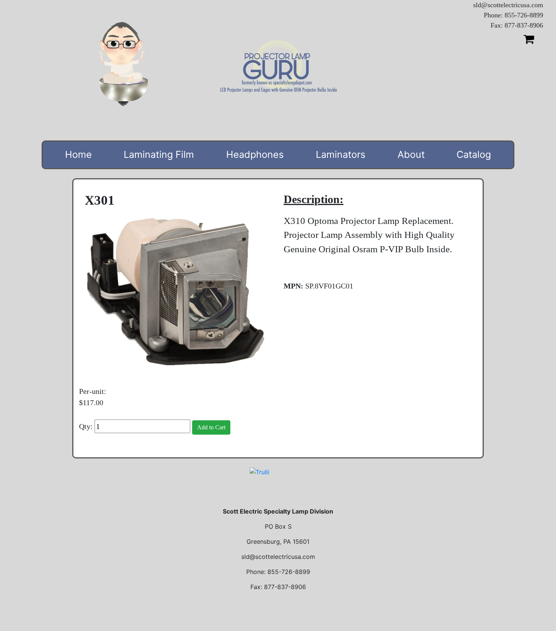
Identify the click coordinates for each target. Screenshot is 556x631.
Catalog (474, 154)
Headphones (255, 154)
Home (78, 154)
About (411, 154)
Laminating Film (159, 154)
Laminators (340, 154)
